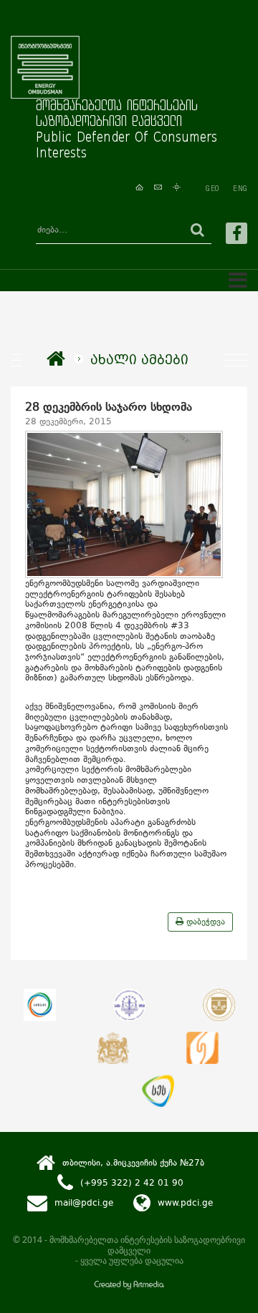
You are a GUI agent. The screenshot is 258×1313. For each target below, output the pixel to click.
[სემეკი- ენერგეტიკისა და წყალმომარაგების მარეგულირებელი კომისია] (40, 1005)
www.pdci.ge (185, 1203)
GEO (212, 188)
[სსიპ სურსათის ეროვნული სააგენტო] (158, 1091)
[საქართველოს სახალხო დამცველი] (113, 1048)
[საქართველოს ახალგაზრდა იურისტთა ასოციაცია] (129, 1005)
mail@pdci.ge (83, 1203)
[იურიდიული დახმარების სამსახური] (202, 1048)
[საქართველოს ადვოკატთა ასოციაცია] (219, 1005)
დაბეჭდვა (204, 922)
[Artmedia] (129, 1286)
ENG (240, 188)
